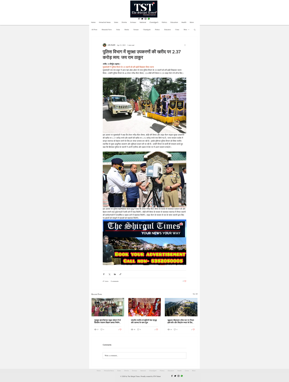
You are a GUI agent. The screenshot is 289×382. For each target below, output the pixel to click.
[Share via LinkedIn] (115, 274)
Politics (157, 29)
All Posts (94, 29)
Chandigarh (146, 29)
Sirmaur (136, 29)
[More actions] (185, 45)
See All (195, 294)
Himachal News (107, 29)
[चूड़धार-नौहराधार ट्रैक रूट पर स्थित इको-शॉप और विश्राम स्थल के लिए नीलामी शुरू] (181, 307)
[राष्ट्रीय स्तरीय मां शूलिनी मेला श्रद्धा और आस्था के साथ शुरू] (144, 307)
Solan (118, 29)
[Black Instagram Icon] (145, 18)
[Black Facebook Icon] (139, 18)
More (185, 29)
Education (167, 29)
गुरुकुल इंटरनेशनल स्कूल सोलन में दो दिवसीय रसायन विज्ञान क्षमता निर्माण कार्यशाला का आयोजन (107, 321)
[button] (195, 29)
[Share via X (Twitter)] (109, 274)
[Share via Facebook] (104, 274)
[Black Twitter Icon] (142, 18)
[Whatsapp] (149, 18)
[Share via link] (120, 274)
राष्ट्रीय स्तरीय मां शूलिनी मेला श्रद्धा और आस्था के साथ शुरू (144, 321)
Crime (177, 29)
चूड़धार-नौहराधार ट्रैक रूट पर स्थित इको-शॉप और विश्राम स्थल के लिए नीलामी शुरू (181, 321)
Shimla (126, 29)
